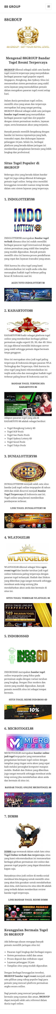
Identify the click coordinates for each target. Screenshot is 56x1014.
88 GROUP (12, 6)
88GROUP (9, 69)
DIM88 (7, 851)
